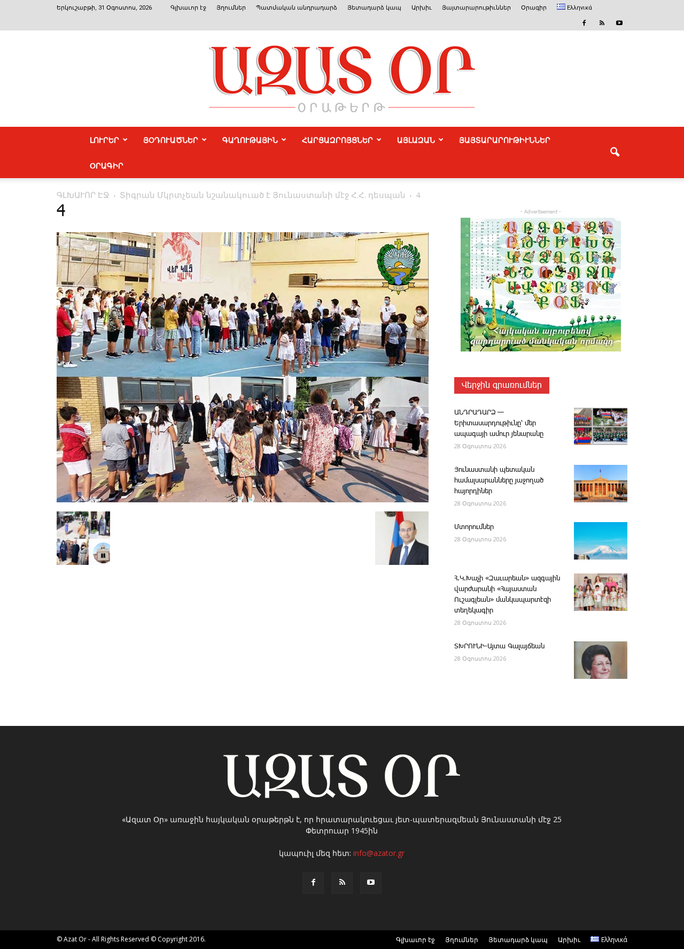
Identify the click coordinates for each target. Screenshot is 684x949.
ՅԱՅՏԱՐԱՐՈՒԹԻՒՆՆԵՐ (504, 139)
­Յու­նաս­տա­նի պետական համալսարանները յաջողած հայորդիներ (498, 480)
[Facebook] (584, 23)
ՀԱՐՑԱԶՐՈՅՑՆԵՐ (337, 139)
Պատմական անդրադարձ (296, 7)
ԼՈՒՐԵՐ (104, 139)
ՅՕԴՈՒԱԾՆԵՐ (170, 139)
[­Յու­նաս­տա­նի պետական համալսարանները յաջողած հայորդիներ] (600, 483)
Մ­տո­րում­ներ (474, 527)
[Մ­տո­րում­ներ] (600, 541)
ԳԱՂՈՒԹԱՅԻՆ (250, 139)
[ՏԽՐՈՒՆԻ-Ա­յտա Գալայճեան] (600, 660)
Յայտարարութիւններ (476, 7)
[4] (243, 500)
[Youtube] (619, 23)
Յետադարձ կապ (374, 7)
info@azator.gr (379, 853)
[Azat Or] (342, 78)
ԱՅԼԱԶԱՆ (416, 139)
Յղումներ (231, 7)
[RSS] (602, 23)
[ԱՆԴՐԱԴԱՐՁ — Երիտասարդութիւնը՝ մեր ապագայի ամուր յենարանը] (600, 426)
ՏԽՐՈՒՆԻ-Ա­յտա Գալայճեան (499, 646)
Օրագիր (534, 7)
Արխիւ (421, 7)
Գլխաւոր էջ (188, 7)
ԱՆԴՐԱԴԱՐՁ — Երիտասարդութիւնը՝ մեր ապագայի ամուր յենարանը (498, 423)
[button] (614, 152)
